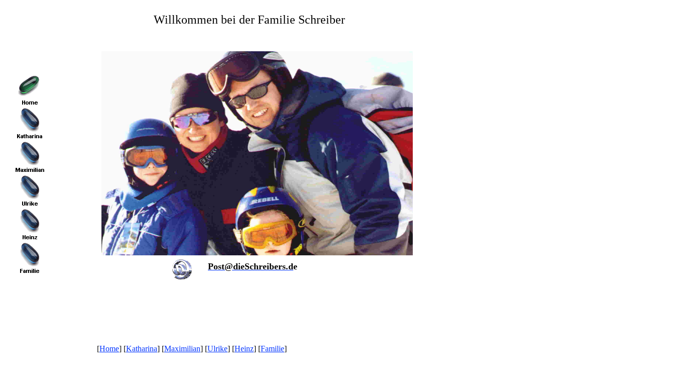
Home (109, 348)
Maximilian (182, 348)
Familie (272, 348)
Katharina (141, 348)
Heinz (244, 348)
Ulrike (217, 348)
